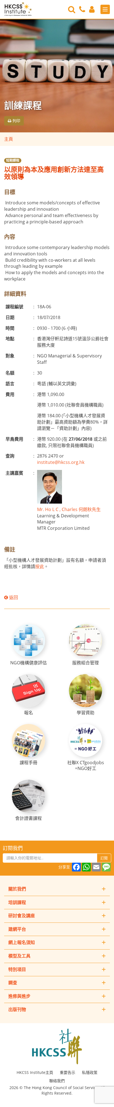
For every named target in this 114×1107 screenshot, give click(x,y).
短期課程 (12, 160)
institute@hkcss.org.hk (60, 462)
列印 (15, 120)
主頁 (8, 139)
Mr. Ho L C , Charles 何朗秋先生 (69, 509)
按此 (39, 566)
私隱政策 (89, 1072)
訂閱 (104, 857)
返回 (13, 597)
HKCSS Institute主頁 (35, 1072)
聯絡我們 (57, 1080)
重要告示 (67, 1072)
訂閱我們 (13, 848)
